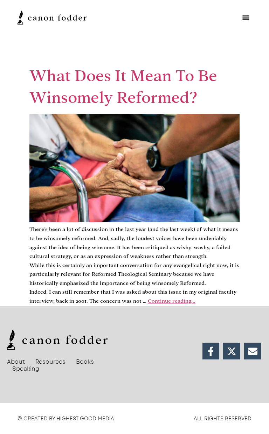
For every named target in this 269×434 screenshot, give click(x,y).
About (16, 361)
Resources (50, 361)
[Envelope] (252, 351)
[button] (245, 17)
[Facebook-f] (211, 351)
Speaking (25, 368)
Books (85, 361)
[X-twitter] (231, 351)
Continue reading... (171, 301)
